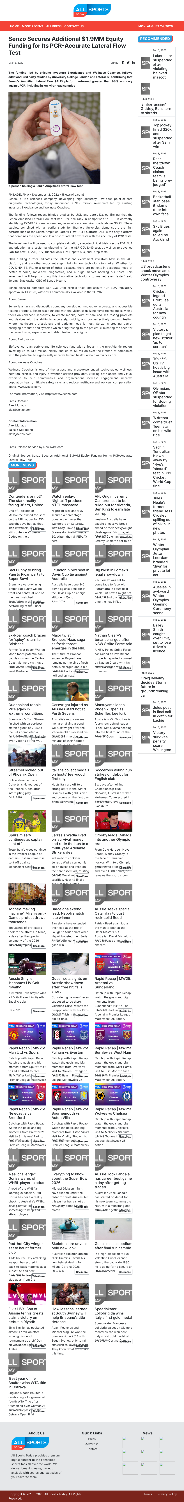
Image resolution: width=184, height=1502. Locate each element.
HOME (14, 26)
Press (92, 1439)
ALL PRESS (53, 26)
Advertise (91, 1444)
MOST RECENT (32, 26)
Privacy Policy (167, 1494)
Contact (91, 1449)
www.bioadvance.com (101, 355)
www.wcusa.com (28, 386)
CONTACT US (74, 26)
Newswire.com (73, 194)
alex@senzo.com (19, 409)
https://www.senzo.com (61, 394)
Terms (148, 1494)
